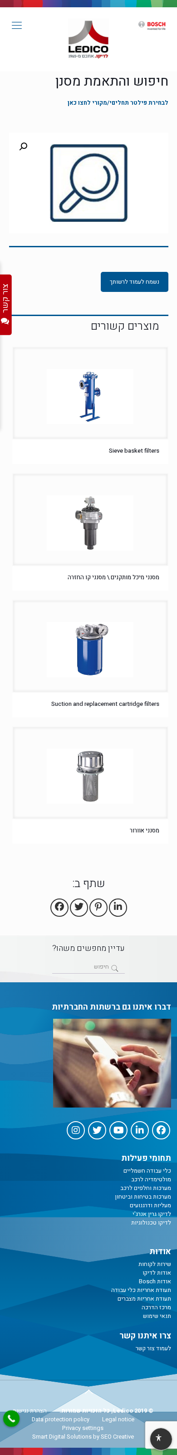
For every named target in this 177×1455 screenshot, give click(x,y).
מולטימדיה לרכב (151, 1179)
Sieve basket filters (134, 450)
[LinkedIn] (140, 1130)
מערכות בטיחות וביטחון (143, 1196)
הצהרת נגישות (30, 1410)
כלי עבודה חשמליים (147, 1170)
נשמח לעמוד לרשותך (134, 281)
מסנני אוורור (144, 830)
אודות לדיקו (157, 1272)
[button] (23, 146)
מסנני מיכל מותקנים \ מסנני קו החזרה (113, 577)
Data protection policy (60, 1419)
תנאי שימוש (157, 1316)
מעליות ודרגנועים (150, 1205)
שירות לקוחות (154, 1264)
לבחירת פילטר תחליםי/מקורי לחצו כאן (118, 102)
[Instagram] (76, 1130)
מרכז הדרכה (156, 1307)
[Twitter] (97, 1130)
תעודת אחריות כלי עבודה (141, 1290)
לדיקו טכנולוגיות (151, 1222)
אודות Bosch (155, 1281)
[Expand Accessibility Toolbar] (160, 1439)
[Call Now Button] (11, 1418)
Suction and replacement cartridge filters (105, 703)
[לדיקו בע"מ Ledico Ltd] (88, 39)
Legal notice (118, 1419)
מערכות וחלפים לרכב (145, 1188)
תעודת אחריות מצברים (144, 1298)
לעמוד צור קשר (153, 1348)
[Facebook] (161, 1130)
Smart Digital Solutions (62, 1436)
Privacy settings (82, 1428)
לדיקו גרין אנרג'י (152, 1214)
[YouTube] (118, 1130)
